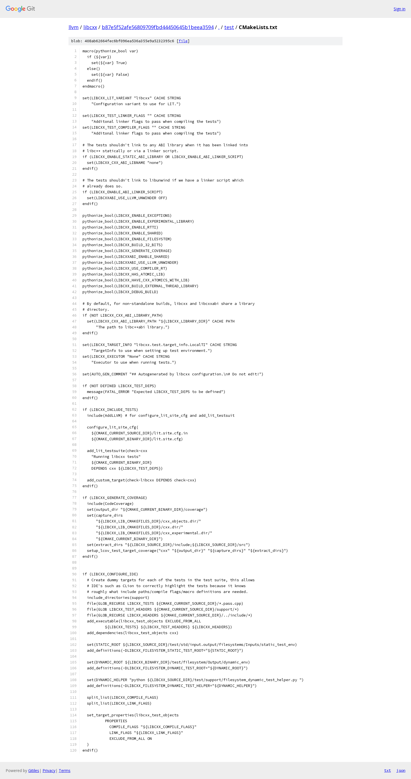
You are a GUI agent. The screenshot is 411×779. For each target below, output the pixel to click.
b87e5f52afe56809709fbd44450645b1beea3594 (158, 27)
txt (387, 770)
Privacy (48, 770)
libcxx (90, 27)
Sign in (399, 8)
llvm (73, 27)
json (400, 770)
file (183, 41)
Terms (64, 770)
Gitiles (33, 770)
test (229, 27)
